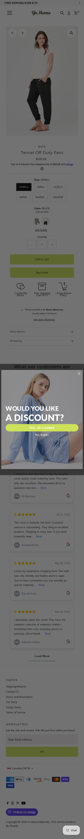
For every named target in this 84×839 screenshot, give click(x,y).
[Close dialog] (79, 373)
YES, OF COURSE (42, 427)
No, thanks (42, 434)
